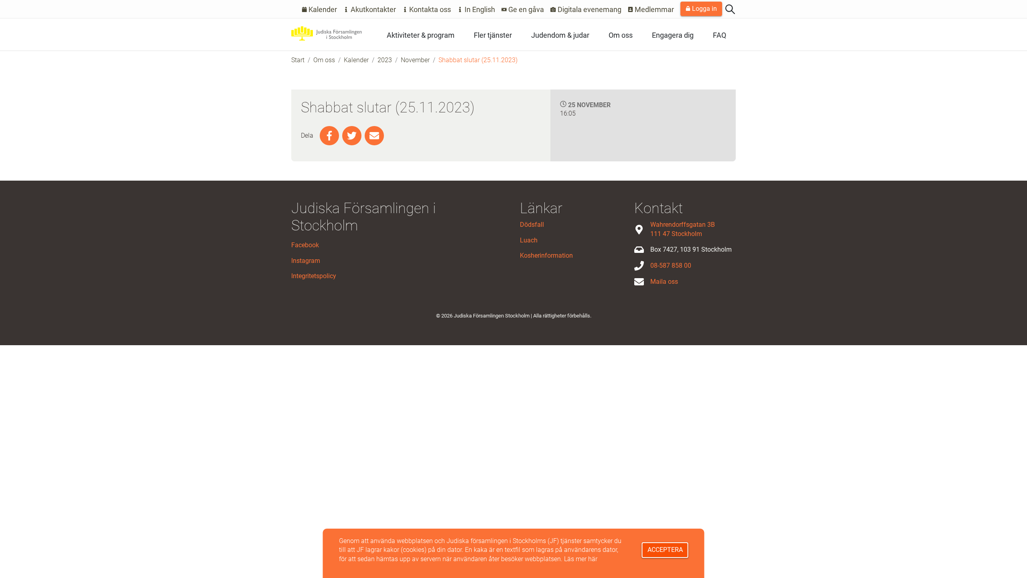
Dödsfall (532, 224)
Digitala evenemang (588, 9)
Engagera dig (673, 35)
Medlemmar (653, 9)
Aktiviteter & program (421, 35)
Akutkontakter (372, 9)
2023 (385, 60)
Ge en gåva (525, 9)
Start (297, 60)
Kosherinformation (546, 255)
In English (479, 9)
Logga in (703, 8)
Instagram (305, 261)
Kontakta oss (429, 9)
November (415, 60)
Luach (529, 240)
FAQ (719, 35)
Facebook (305, 245)
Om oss (621, 35)
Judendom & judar (560, 35)
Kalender (322, 9)
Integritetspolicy (313, 276)
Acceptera (665, 550)
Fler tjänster (493, 35)
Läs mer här (580, 559)
